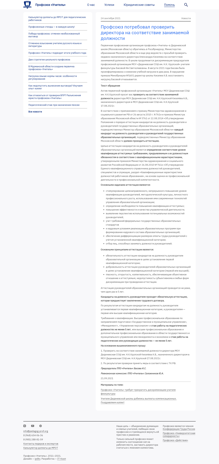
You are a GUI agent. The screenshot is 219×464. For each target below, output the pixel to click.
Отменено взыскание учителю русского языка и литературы (54, 45)
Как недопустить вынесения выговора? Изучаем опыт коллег (55, 87)
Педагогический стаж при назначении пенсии (53, 104)
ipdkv (37, 458)
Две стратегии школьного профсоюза (49, 59)
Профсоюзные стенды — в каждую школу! (51, 26)
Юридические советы (139, 5)
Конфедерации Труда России (179, 429)
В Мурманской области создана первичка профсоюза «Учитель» (51, 68)
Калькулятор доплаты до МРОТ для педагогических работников (57, 19)
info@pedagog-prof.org (35, 431)
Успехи (109, 5)
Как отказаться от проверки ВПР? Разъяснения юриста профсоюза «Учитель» (54, 97)
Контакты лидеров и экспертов (40, 443)
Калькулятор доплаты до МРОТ (40, 447)
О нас (91, 5)
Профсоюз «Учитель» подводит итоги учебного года (57, 52)
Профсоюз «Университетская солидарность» (179, 435)
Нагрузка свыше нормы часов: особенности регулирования (52, 77)
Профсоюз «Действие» (175, 440)
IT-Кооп (61, 458)
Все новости (35, 111)
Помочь (169, 5)
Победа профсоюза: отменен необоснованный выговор (54, 35)
